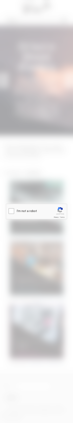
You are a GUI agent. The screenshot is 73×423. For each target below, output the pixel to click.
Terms (62, 217)
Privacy (56, 217)
